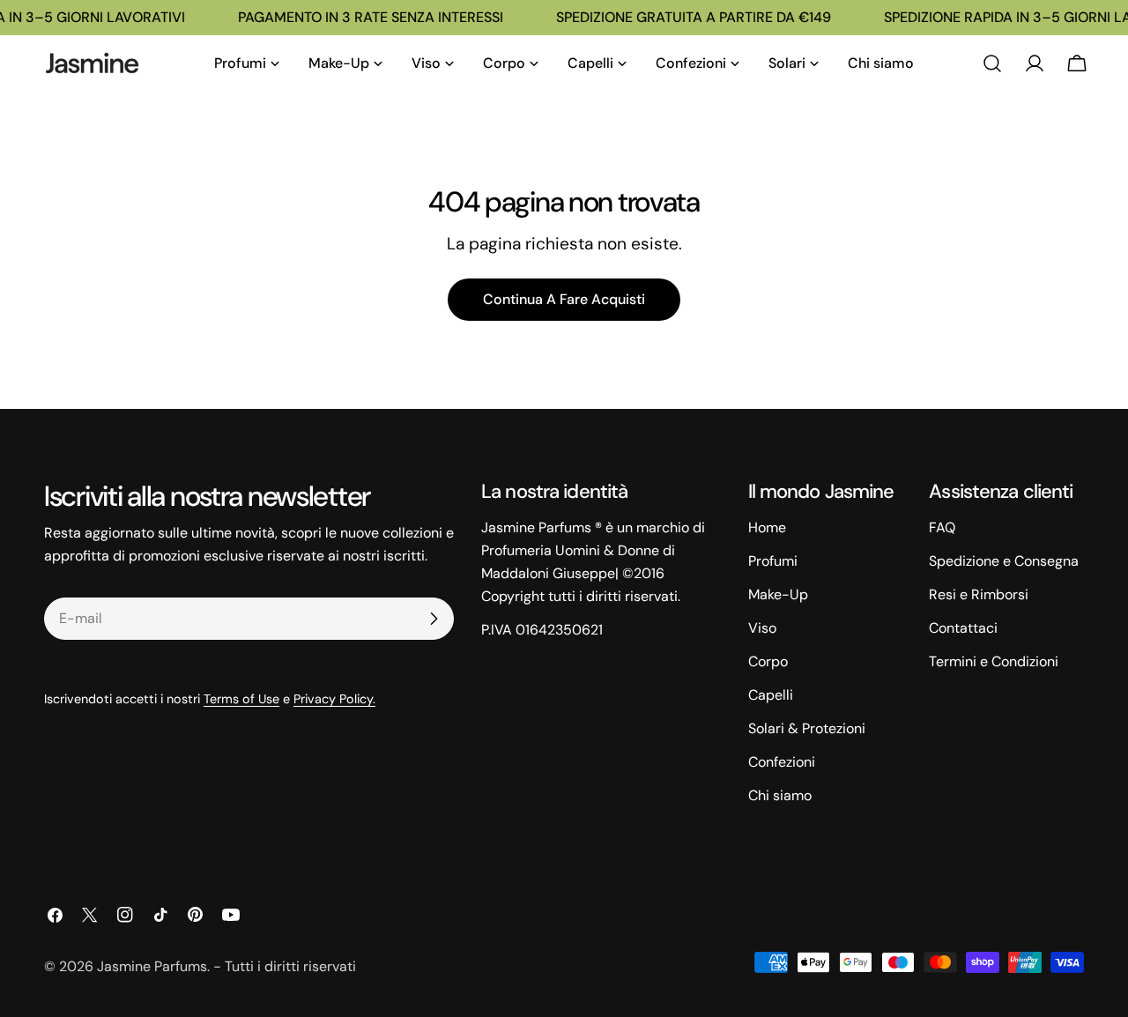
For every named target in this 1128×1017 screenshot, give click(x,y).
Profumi (773, 561)
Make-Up (778, 594)
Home (767, 527)
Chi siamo (780, 795)
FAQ (942, 527)
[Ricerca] (992, 63)
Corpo (768, 661)
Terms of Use (241, 699)
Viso (762, 628)
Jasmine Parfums (152, 966)
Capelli (770, 695)
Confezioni (781, 762)
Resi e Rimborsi (978, 594)
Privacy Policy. (334, 699)
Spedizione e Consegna (1004, 561)
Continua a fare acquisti (564, 299)
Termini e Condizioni (993, 661)
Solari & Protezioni (806, 728)
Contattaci (963, 628)
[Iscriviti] (433, 618)
